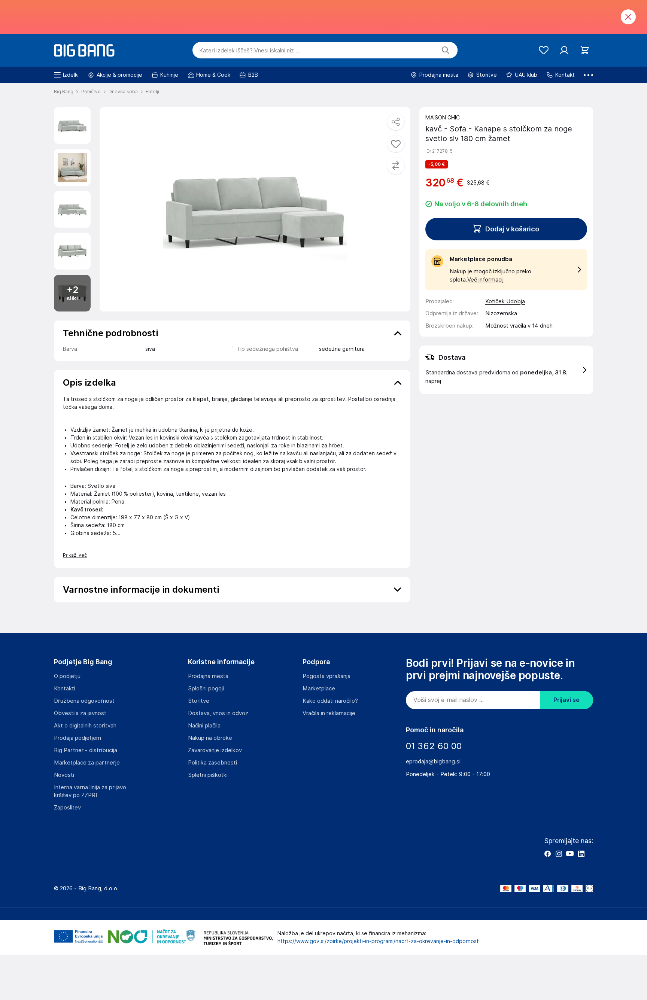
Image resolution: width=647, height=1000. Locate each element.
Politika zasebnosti (212, 762)
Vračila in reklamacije (329, 713)
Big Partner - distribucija (85, 750)
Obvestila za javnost (80, 713)
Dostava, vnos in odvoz (218, 713)
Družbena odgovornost (84, 700)
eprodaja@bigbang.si (433, 761)
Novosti (64, 775)
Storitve (198, 700)
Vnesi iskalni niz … (249, 50)
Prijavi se (566, 699)
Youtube (569, 853)
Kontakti (64, 688)
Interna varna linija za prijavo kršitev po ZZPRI (90, 791)
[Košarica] (584, 50)
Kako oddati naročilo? (330, 700)
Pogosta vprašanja (326, 676)
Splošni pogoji (206, 688)
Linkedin (581, 853)
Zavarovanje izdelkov (215, 750)
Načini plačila (204, 725)
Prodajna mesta (208, 676)
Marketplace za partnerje (87, 762)
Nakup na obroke (210, 738)
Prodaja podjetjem (77, 738)
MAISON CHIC (442, 118)
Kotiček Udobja (505, 301)
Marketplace (319, 688)
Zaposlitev (67, 807)
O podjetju (67, 676)
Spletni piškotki (208, 775)
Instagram (558, 853)
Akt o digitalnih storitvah (85, 725)
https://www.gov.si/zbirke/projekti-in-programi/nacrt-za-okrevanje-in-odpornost (378, 941)
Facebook (547, 853)
